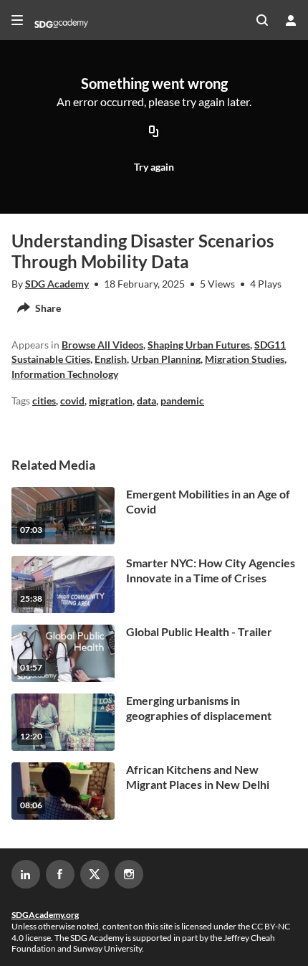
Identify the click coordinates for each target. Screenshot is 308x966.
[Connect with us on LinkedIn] (25, 874)
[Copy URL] (154, 132)
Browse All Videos (102, 344)
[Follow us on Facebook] (60, 874)
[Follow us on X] (94, 874)
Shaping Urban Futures (199, 344)
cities (44, 400)
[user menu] (290, 20)
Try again (154, 167)
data (146, 400)
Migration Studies (244, 359)
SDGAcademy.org (45, 914)
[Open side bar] (17, 20)
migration (111, 400)
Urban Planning (166, 359)
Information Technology (64, 374)
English (111, 359)
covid (72, 400)
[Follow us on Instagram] (129, 874)
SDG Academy (57, 284)
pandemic (182, 400)
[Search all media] (262, 20)
